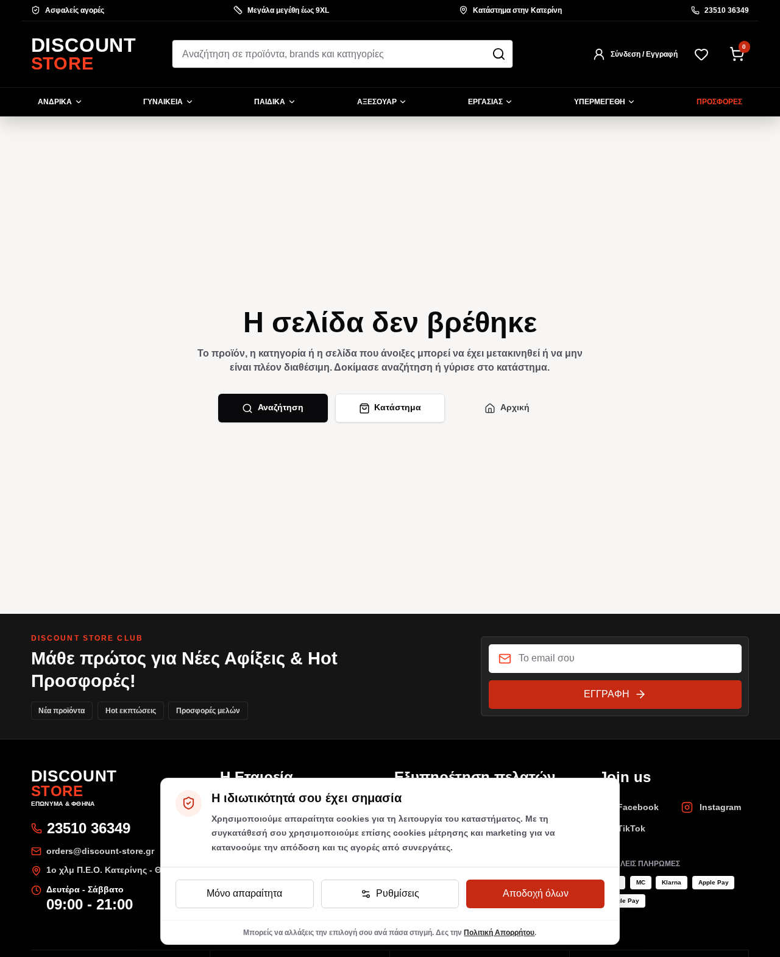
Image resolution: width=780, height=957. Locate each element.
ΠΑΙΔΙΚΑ (269, 102)
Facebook (638, 807)
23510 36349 (726, 10)
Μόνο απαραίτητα (244, 893)
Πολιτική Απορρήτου (499, 932)
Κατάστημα (397, 407)
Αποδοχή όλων (536, 893)
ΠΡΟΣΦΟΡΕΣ (719, 102)
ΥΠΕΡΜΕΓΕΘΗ (599, 102)
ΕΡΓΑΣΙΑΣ (485, 102)
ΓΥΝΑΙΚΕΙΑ (163, 102)
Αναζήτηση (280, 407)
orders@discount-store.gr (100, 851)
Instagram (720, 807)
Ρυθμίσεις (397, 893)
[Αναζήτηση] (499, 54)
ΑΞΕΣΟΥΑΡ (377, 102)
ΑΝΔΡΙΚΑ (55, 102)
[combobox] (342, 54)
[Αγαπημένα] (701, 54)
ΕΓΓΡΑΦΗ (606, 694)
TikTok (631, 828)
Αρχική (515, 407)
